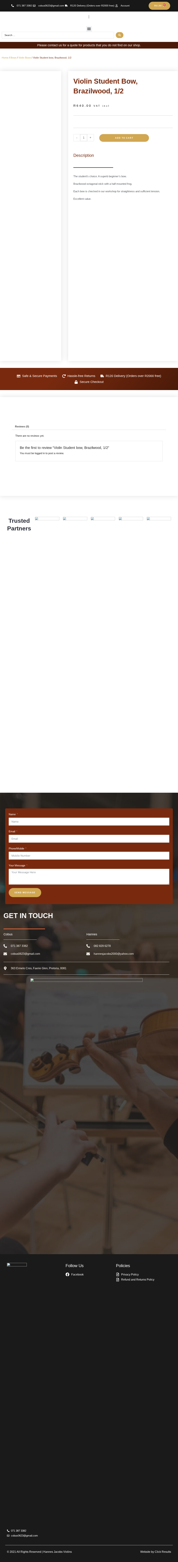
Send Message (24, 892)
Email (12, 831)
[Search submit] (119, 35)
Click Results (163, 1551)
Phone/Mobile (16, 848)
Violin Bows (24, 57)
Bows (13, 57)
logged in (40, 453)
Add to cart (124, 138)
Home (5, 57)
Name (12, 814)
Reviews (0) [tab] (22, 426)
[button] (89, 29)
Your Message (17, 865)
